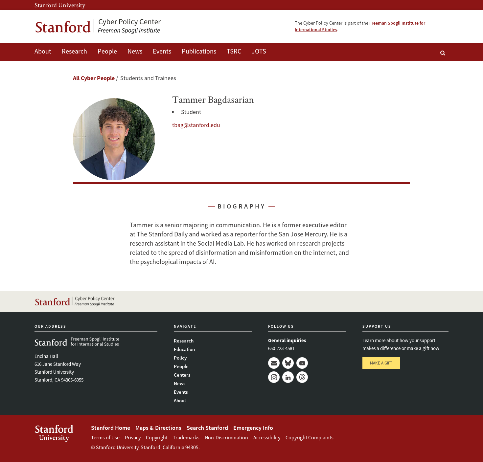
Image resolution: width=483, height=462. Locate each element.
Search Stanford (207, 427)
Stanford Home (110, 427)
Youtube (302, 363)
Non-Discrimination (226, 437)
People (107, 51)
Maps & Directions (158, 427)
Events (162, 51)
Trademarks (186, 437)
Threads (302, 377)
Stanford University (59, 5)
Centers (182, 375)
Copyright (157, 437)
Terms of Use (105, 437)
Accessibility (266, 437)
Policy (180, 358)
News (134, 51)
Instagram (274, 377)
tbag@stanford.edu (196, 125)
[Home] (98, 26)
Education (184, 349)
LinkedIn (288, 377)
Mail (274, 363)
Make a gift (381, 363)
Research (74, 51)
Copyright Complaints (310, 437)
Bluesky (288, 363)
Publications (199, 51)
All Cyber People (94, 78)
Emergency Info (253, 427)
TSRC (234, 51)
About (42, 51)
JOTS (259, 51)
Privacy (133, 437)
